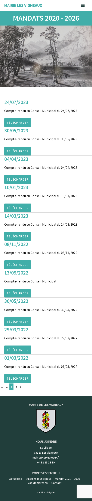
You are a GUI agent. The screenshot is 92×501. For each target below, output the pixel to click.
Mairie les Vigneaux (23, 5)
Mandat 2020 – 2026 (67, 479)
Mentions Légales (46, 492)
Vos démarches (38, 483)
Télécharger (18, 123)
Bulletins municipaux (38, 479)
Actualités (15, 479)
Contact (56, 483)
